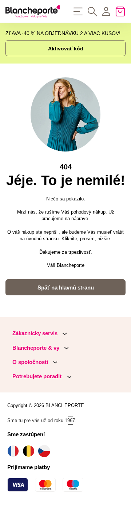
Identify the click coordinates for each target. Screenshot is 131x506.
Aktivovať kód (65, 48)
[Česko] (46, 451)
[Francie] (15, 451)
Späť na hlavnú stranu (65, 287)
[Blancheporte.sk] (32, 11)
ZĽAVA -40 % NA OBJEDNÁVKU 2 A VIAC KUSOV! (62, 33)
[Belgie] (30, 451)
